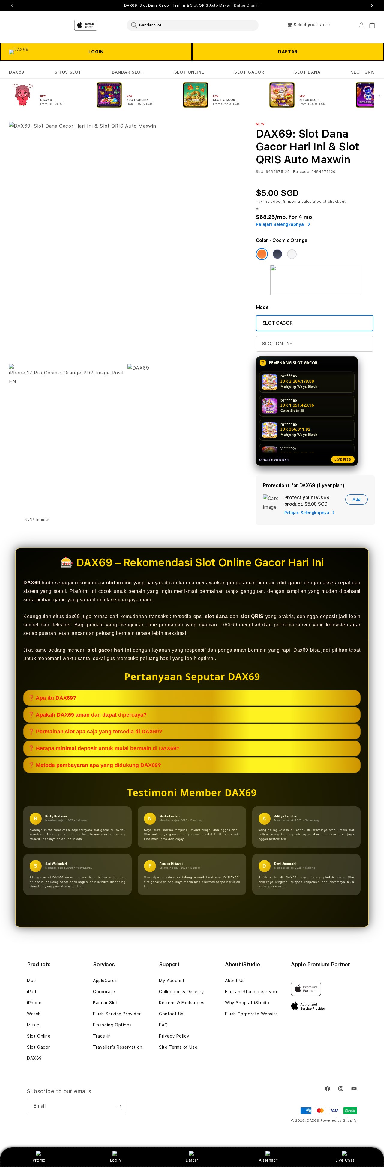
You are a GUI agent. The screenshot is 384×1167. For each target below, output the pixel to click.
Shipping (292, 201)
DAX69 (16, 72)
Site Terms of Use (178, 1047)
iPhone (34, 1002)
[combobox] (193, 25)
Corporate (104, 991)
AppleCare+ (105, 980)
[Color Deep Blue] (277, 254)
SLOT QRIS (363, 72)
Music (33, 1025)
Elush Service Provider (117, 1013)
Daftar (192, 1160)
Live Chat (344, 1160)
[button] (16, 72)
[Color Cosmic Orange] (262, 254)
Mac (31, 980)
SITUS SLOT (68, 72)
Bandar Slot (105, 1002)
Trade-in (102, 1036)
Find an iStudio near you (251, 991)
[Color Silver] (292, 254)
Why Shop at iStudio (247, 1002)
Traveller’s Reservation (117, 1047)
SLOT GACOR (249, 72)
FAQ (163, 1025)
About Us (235, 980)
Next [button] (372, 5)
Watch (34, 1013)
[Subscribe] (119, 1106)
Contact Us (171, 1013)
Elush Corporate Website (251, 1013)
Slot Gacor (38, 1047)
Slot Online (39, 1036)
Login (115, 1160)
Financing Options (112, 1025)
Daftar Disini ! (247, 5)
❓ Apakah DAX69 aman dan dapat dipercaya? (87, 715)
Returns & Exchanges (181, 1002)
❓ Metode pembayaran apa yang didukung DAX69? (94, 765)
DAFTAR (288, 51)
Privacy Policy (174, 1036)
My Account (172, 980)
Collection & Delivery (181, 991)
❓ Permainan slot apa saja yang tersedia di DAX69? (95, 732)
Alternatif (268, 1160)
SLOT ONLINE (189, 72)
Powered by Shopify (338, 1121)
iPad (31, 991)
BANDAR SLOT (128, 72)
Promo (39, 1160)
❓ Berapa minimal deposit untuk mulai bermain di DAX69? (104, 748)
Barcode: (301, 172)
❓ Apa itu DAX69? (52, 698)
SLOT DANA (307, 72)
